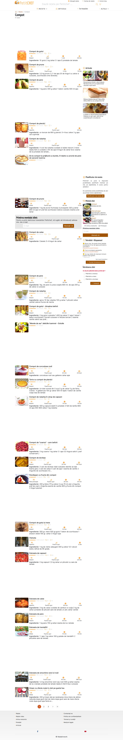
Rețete (41, 9)
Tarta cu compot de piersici (40, 380)
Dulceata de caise (36, 599)
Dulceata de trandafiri (38, 627)
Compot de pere (36, 80)
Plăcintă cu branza (91, 273)
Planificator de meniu (94, 196)
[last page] (57, 706)
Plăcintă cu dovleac (92, 279)
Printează (103, 226)
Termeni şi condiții (69, 719)
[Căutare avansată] (100, 4)
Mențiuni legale (68, 722)
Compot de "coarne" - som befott (43, 442)
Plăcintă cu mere (91, 276)
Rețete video (20, 716)
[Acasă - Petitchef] (16, 12)
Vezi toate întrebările (101, 259)
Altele (103, 9)
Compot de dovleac (37, 458)
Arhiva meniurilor (91, 226)
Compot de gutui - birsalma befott (43, 306)
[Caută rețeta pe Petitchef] (97, 4)
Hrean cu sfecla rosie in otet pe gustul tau (46, 688)
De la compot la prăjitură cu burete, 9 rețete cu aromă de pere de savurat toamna (55, 157)
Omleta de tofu (96, 206)
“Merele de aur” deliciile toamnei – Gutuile (46, 323)
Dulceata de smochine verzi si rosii (43, 673)
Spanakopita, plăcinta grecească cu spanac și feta (99, 214)
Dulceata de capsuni (37, 553)
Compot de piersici (37, 123)
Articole (62, 9)
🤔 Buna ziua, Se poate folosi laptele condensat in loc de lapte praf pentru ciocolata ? (94, 245)
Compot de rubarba (37, 139)
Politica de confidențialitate (72, 716)
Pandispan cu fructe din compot (42, 475)
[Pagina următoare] (53, 706)
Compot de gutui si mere (39, 523)
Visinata (32, 538)
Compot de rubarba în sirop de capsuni (45, 397)
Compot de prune (36, 65)
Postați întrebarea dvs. (96, 262)
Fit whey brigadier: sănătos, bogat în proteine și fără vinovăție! (100, 221)
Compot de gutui (36, 51)
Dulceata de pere (36, 614)
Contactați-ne (68, 713)
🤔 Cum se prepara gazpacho (92, 250)
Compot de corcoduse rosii (40, 366)
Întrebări (83, 9)
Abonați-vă (68, 226)
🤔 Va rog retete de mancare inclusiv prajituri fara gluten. (94, 254)
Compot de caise (36, 232)
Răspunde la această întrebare (90, 248)
